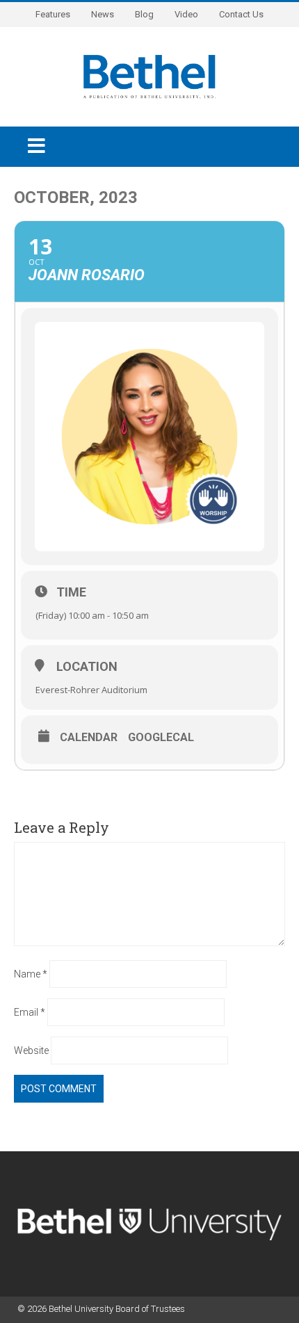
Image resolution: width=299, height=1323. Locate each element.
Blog (144, 14)
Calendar (89, 737)
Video (186, 14)
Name (30, 974)
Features (52, 14)
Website (31, 1050)
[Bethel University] (149, 75)
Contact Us (241, 14)
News (102, 14)
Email (29, 1012)
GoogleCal (161, 737)
